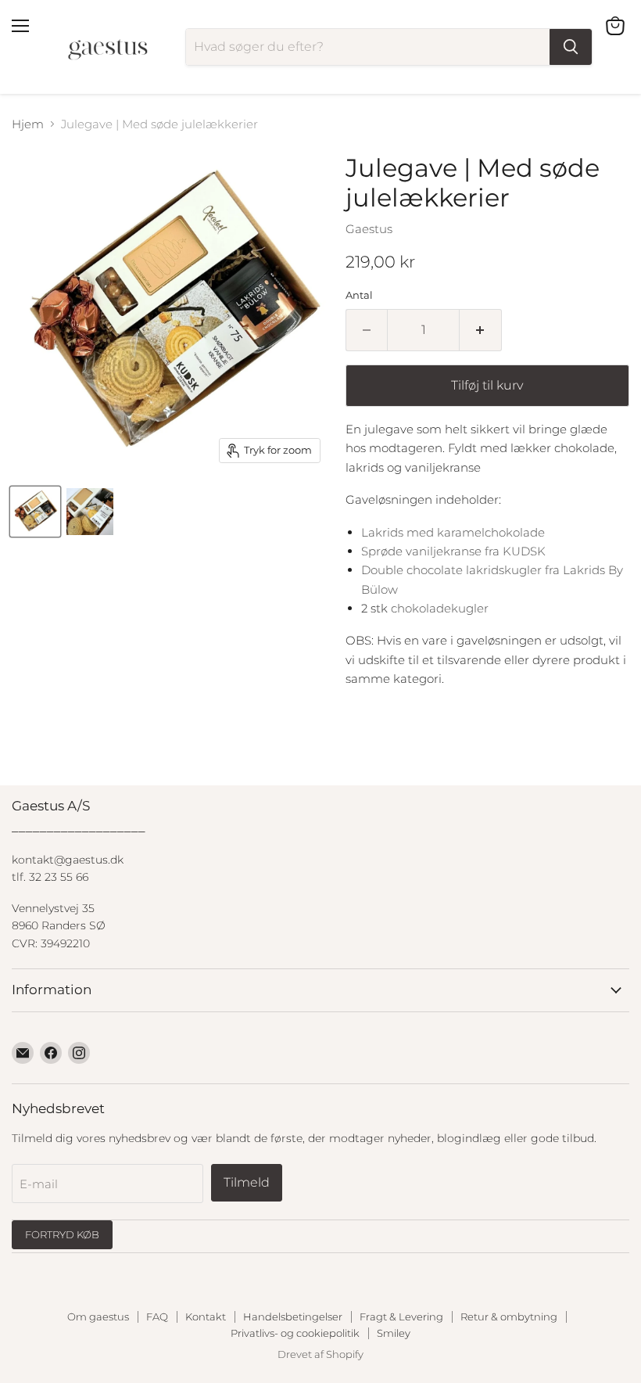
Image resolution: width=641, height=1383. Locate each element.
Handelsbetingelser (292, 1316)
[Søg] (571, 47)
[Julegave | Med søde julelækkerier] (35, 512)
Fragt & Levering (401, 1316)
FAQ (157, 1316)
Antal (359, 295)
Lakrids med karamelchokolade (453, 532)
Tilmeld (247, 1182)
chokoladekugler (440, 608)
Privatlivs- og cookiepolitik (295, 1333)
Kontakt (205, 1316)
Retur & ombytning (508, 1316)
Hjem (28, 124)
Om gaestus (98, 1316)
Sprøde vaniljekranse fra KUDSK (453, 551)
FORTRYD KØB (62, 1234)
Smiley (393, 1333)
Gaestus (369, 228)
